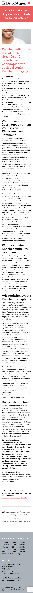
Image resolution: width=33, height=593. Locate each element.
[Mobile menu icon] (29, 3)
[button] (3, 590)
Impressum (22, 589)
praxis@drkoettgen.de (10, 573)
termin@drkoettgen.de (11, 580)
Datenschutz (12, 589)
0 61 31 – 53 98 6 (7, 571)
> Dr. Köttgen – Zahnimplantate (14, 498)
